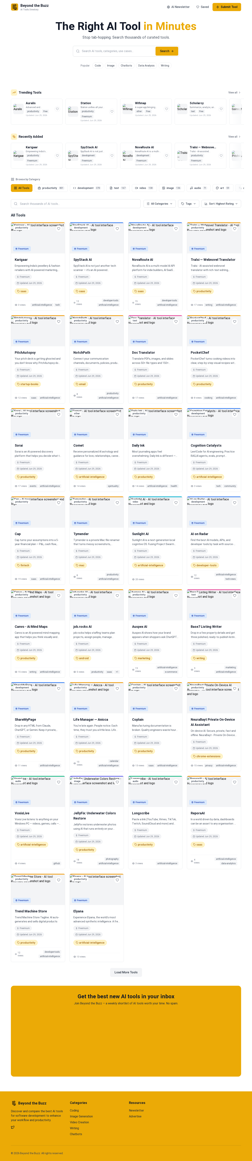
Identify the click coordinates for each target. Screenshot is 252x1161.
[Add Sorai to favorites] (58, 414)
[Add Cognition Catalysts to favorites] (234, 414)
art (224, 188)
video (146, 188)
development (88, 188)
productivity (52, 188)
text (119, 188)
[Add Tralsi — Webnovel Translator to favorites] (234, 228)
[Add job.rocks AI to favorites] (117, 595)
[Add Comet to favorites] (117, 414)
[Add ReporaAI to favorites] (234, 782)
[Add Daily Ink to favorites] (176, 414)
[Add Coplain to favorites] (176, 688)
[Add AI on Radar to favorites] (234, 502)
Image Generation (81, 1116)
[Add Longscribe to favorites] (176, 782)
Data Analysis (146, 65)
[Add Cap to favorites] (58, 502)
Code (98, 65)
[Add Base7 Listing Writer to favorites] (234, 595)
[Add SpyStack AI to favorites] (117, 228)
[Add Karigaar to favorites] (58, 228)
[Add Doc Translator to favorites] (176, 321)
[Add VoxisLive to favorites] (58, 782)
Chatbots (126, 65)
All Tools (23, 188)
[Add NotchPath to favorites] (117, 321)
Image (111, 65)
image (173, 188)
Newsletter (136, 1110)
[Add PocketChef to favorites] (234, 321)
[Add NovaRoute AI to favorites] (176, 228)
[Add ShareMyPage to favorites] (58, 688)
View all (232, 92)
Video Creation (79, 1122)
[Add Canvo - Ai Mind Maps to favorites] (58, 595)
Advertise (135, 1116)
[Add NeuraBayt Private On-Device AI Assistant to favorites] (234, 688)
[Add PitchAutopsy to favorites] (58, 321)
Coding (74, 1110)
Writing (165, 65)
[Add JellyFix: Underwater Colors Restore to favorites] (117, 782)
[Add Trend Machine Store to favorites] (58, 880)
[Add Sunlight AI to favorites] (176, 502)
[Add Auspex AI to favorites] (176, 595)
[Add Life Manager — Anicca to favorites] (117, 688)
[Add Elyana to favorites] (117, 880)
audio (200, 188)
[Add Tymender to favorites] (117, 502)
